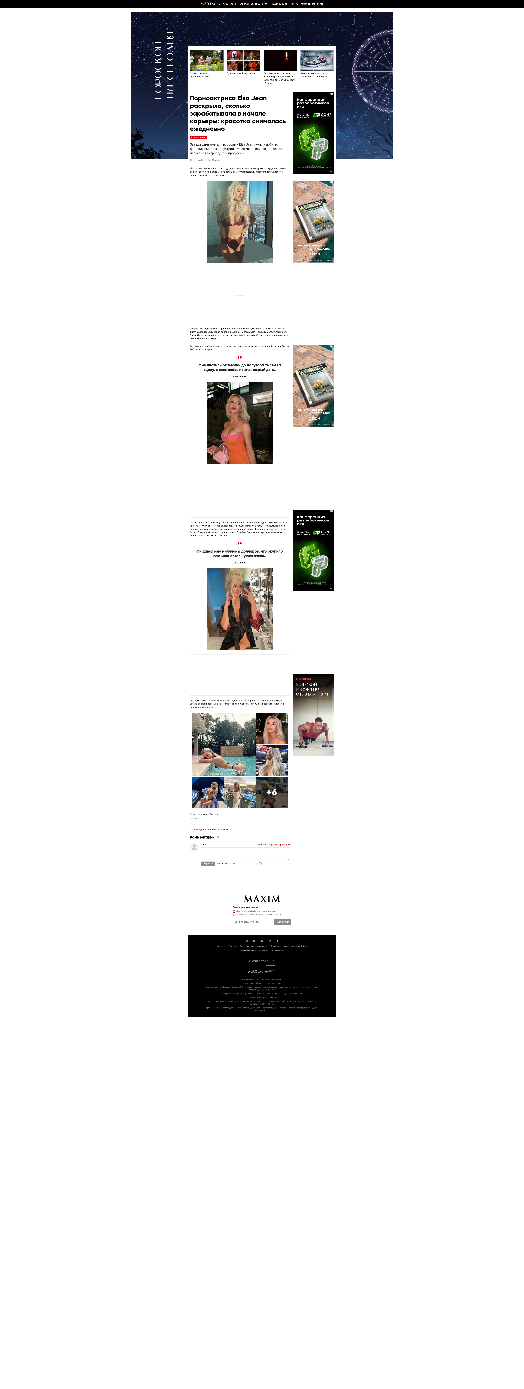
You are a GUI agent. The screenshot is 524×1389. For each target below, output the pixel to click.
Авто (233, 3)
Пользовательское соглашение (254, 946)
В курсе (223, 3)
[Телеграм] (262, 940)
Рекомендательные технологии (254, 950)
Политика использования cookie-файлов (289, 946)
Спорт (266, 3)
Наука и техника (249, 3)
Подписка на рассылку (245, 907)
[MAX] (247, 940)
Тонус (294, 3)
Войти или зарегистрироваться (274, 844)
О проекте (221, 946)
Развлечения (280, 3)
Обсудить (216, 160)
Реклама (233, 946)
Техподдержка (277, 950)
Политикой (242, 914)
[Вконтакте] (254, 940)
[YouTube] (270, 940)
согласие (243, 911)
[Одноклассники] (277, 940)
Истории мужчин (311, 3)
